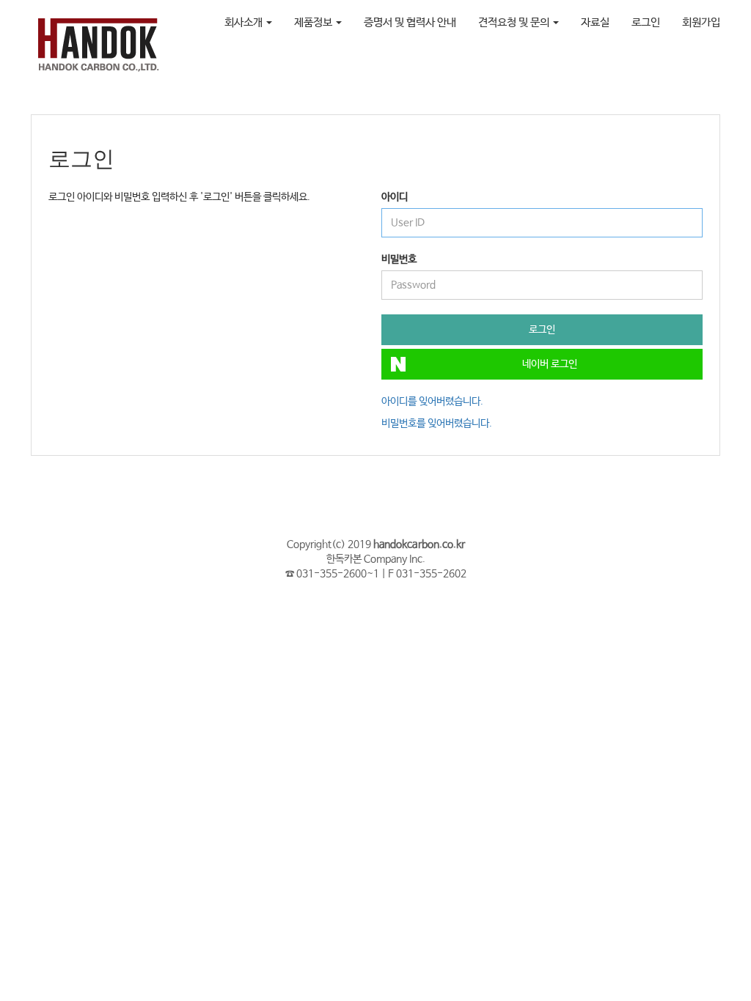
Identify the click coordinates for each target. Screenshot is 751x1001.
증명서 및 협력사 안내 (410, 22)
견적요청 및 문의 (515, 22)
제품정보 (314, 22)
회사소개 (244, 22)
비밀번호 (399, 259)
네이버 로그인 (549, 364)
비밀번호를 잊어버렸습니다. (436, 423)
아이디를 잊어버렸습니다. (432, 401)
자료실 (595, 22)
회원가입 (701, 22)
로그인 (645, 22)
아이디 (394, 197)
